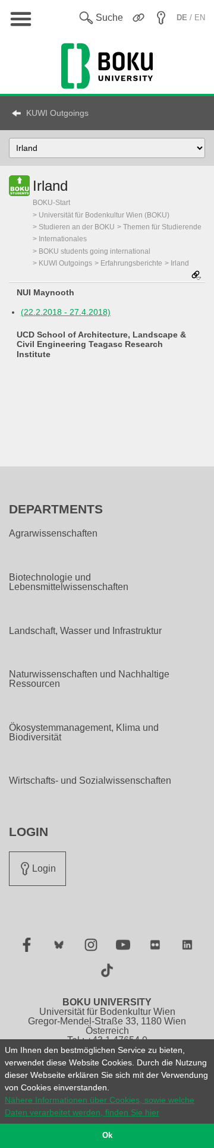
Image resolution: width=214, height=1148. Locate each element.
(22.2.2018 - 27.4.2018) (66, 312)
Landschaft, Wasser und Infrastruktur (85, 631)
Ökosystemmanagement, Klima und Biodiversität (84, 732)
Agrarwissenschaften (53, 533)
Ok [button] (107, 1135)
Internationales (63, 239)
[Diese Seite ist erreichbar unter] (196, 276)
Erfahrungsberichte (131, 263)
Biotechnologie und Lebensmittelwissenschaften (68, 582)
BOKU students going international (94, 251)
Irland (180, 263)
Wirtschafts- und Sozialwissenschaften (90, 781)
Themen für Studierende (162, 227)
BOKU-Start (51, 202)
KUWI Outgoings (57, 113)
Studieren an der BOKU (77, 227)
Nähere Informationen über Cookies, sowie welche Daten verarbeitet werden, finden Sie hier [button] (99, 1106)
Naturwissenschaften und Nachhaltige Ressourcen (89, 679)
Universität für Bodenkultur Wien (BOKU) (104, 215)
